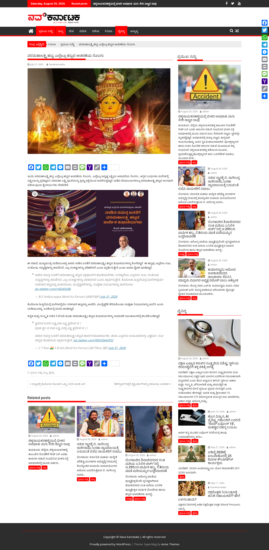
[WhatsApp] (264, 37)
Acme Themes (170, 544)
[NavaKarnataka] (31, 30)
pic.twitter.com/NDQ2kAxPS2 (93, 340)
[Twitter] (264, 30)
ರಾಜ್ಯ (60, 31)
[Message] (264, 74)
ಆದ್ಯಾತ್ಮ (134, 31)
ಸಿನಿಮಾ (108, 31)
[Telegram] (264, 44)
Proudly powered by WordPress (110, 544)
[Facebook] (264, 22)
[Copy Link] (264, 88)
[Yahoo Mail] (264, 81)
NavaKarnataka (57, 64)
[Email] (264, 59)
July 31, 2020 (108, 297)
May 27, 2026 (217, 447)
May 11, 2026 (217, 483)
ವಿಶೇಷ (95, 31)
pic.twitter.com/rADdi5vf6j (53, 289)
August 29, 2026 (39, 435)
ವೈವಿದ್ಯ (121, 31)
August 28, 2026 (87, 439)
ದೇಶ (71, 31)
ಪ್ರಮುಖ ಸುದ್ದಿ (46, 31)
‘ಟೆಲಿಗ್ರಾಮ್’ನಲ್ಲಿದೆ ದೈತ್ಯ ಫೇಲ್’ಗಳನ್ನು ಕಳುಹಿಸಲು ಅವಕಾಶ (141, 384)
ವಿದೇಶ (82, 31)
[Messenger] (264, 52)
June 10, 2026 (217, 411)
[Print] (264, 66)
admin (55, 435)
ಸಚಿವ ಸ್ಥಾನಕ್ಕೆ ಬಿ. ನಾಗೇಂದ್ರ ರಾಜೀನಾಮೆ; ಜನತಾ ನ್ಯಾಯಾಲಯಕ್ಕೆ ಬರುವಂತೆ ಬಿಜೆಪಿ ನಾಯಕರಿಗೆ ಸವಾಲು (141, 3)
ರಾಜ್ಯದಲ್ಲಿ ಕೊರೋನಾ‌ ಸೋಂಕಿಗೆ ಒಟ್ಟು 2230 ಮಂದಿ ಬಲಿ (58, 384)
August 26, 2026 (189, 358)
